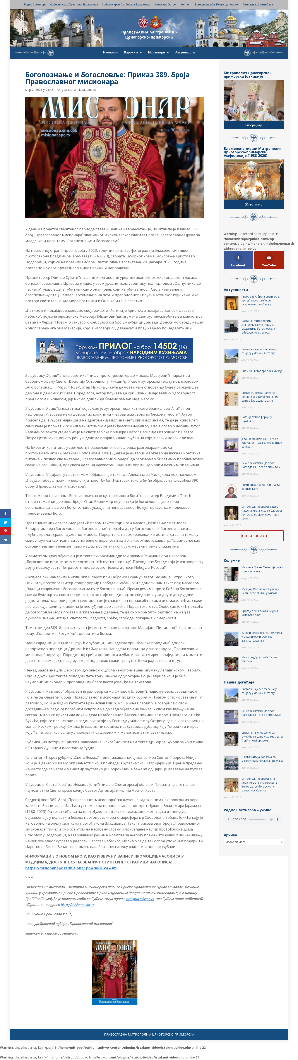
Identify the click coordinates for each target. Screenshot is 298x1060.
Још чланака (254, 536)
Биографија (253, 125)
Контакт (186, 4)
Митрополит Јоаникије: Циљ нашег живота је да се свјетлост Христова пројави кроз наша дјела (261, 512)
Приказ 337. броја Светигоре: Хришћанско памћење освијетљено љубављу (260, 300)
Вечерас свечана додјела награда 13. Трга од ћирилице (261, 465)
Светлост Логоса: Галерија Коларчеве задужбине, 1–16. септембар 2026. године (259, 396)
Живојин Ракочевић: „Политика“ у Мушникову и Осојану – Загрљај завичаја (262, 636)
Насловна (110, 52)
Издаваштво (86, 89)
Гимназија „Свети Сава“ (258, 4)
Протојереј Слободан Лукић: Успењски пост (260, 613)
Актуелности (185, 52)
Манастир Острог (165, 4)
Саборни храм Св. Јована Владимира (126, 4)
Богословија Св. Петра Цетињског (217, 4)
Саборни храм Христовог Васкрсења (74, 4)
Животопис (253, 204)
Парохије (131, 52)
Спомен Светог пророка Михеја (262, 371)
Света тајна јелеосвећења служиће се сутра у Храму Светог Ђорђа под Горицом (262, 736)
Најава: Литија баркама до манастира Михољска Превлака (262, 759)
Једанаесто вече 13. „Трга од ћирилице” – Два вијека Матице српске (261, 443)
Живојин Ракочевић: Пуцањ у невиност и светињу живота (260, 591)
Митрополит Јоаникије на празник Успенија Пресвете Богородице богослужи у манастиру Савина (259, 784)
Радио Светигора (35, 4)
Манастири (156, 52)
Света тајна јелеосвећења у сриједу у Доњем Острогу (259, 351)
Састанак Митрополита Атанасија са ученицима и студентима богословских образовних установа (258, 326)
